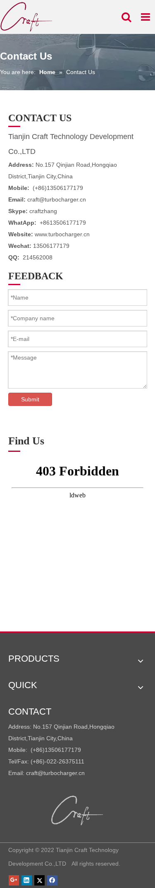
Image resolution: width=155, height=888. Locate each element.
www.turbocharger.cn (62, 234)
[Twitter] (39, 880)
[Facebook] (52, 880)
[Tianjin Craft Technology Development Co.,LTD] (77, 810)
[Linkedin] (26, 880)
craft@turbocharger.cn (56, 199)
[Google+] (14, 880)
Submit (30, 399)
